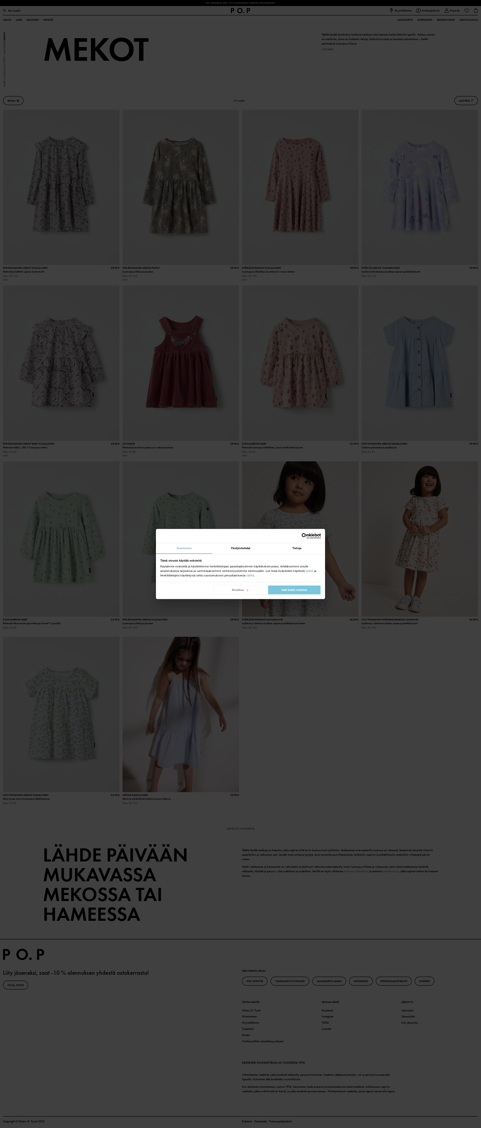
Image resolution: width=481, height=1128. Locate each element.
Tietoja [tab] (296, 548)
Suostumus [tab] (184, 548)
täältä (309, 570)
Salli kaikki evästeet (294, 589)
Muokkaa (238, 589)
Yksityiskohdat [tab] (240, 548)
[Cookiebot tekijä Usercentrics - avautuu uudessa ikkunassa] (304, 536)
